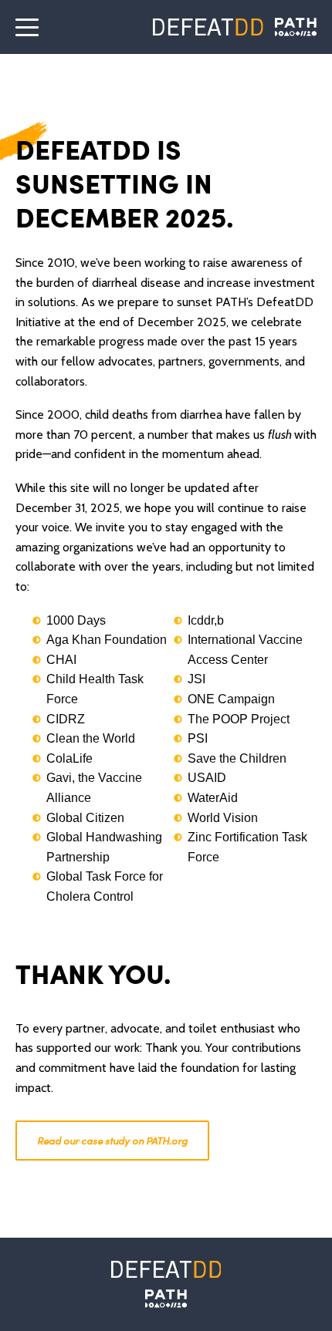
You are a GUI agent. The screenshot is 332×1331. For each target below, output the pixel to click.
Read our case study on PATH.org (112, 1140)
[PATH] (166, 1298)
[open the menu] (27, 27)
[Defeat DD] (208, 27)
